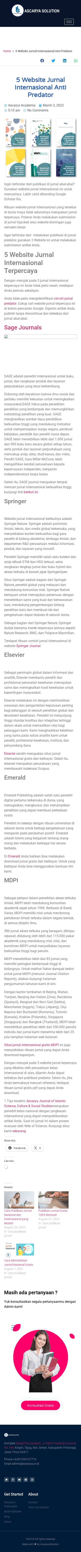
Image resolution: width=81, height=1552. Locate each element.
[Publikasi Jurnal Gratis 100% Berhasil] (53, 1200)
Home (7, 51)
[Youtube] (19, 1479)
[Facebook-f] (13, 1479)
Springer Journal (28, 646)
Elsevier (9, 754)
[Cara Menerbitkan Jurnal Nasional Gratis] (19, 1249)
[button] (42, 61)
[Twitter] (6, 1479)
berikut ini (31, 492)
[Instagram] (32, 1479)
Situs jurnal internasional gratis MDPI (32, 1045)
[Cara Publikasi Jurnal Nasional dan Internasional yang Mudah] (19, 1200)
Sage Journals (23, 327)
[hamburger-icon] (69, 22)
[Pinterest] (25, 1479)
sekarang (19, 1131)
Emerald (14, 856)
